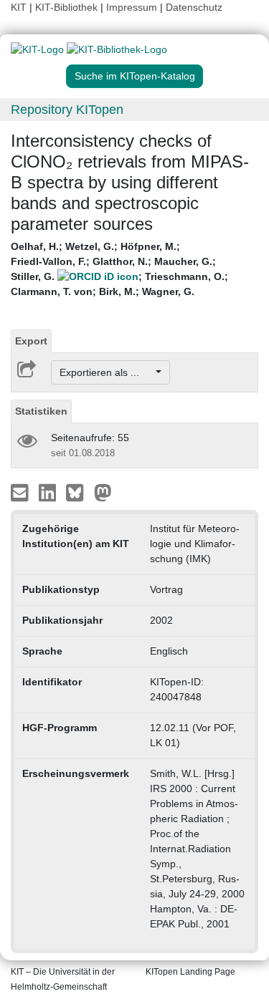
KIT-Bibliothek (67, 7)
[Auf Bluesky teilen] (78, 492)
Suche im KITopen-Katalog (135, 76)
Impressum (131, 7)
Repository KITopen (67, 109)
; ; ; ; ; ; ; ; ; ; (119, 269)
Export (31, 341)
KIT (19, 7)
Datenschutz (194, 7)
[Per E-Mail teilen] (21, 492)
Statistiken (41, 411)
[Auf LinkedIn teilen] (49, 492)
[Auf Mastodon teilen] (103, 492)
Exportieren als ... (107, 372)
